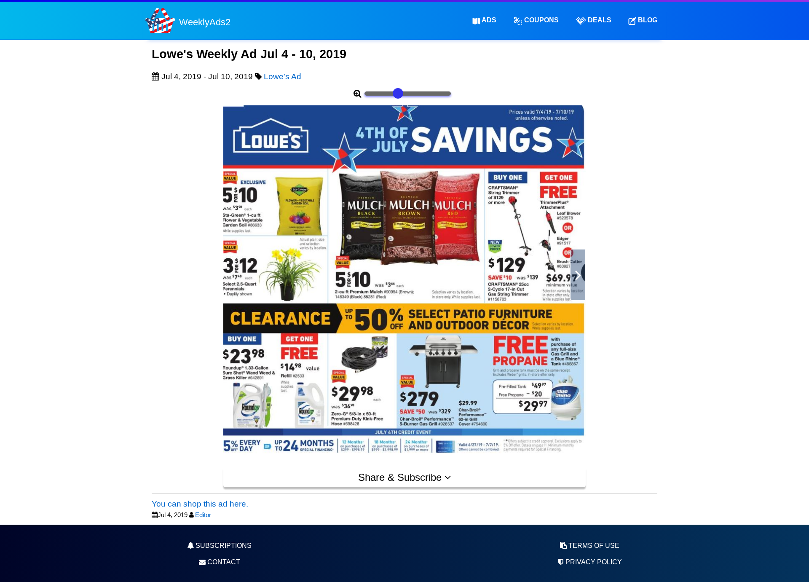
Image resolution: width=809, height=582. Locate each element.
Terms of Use (593, 545)
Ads (488, 20)
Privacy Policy (593, 562)
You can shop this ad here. (200, 503)
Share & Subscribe (401, 477)
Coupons (540, 20)
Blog (646, 20)
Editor (203, 514)
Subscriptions (223, 545)
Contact (223, 562)
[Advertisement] (185, 287)
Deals (598, 20)
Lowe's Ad (282, 76)
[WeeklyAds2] (160, 20)
